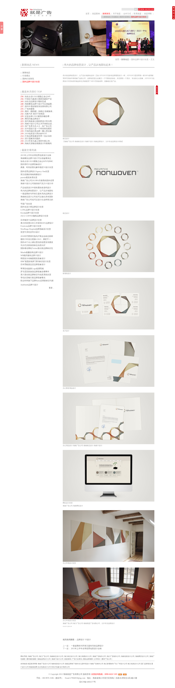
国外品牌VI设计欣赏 (138, 17)
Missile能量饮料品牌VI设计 (32, 252)
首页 (87, 14)
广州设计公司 (122, 664)
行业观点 (115, 17)
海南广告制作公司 (99, 656)
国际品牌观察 (88, 659)
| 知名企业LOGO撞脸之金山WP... (36, 97)
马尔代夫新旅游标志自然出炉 (33, 245)
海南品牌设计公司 (44, 659)
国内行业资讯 (125, 17)
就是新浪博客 (32, 664)
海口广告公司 (44, 656)
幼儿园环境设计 (84, 664)
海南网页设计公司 (141, 656)
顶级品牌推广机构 (71, 664)
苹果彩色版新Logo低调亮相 (32, 269)
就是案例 (96, 14)
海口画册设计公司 (85, 656)
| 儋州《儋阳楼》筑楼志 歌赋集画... (37, 111)
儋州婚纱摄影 (31, 659)
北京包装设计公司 (44, 667)
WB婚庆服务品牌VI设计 (31, 255)
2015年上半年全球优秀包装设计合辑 (36, 155)
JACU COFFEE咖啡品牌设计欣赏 (34, 216)
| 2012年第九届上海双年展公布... (36, 141)
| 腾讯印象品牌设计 (30, 119)
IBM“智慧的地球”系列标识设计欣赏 (36, 261)
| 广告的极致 (27, 109)
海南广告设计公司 (44, 664)
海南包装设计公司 (127, 656)
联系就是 (137, 14)
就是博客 (148, 14)
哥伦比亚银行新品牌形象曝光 (33, 278)
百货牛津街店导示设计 (30, 232)
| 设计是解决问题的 (30, 138)
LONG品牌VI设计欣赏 (30, 210)
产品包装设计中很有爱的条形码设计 (36, 188)
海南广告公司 (33, 656)
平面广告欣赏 (26, 204)
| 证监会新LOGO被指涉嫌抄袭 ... (36, 116)
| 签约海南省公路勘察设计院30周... (37, 121)
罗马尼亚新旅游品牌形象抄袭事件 (35, 272)
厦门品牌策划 (146, 664)
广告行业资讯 (77, 659)
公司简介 (97, 659)
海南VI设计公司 (57, 659)
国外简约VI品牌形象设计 (31, 164)
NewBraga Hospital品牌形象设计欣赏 (36, 229)
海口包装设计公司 (134, 664)
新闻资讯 (106, 14)
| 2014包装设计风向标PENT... (35, 134)
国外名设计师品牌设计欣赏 (32, 207)
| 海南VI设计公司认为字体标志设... (37, 124)
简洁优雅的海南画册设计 (31, 174)
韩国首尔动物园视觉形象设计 (33, 258)
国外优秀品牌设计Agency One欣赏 (35, 171)
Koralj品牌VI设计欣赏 (30, 213)
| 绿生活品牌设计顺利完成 (33, 101)
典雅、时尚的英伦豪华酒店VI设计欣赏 (37, 167)
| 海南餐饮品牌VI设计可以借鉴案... (37, 104)
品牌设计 (80, 640)
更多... (51, 288)
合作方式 (127, 14)
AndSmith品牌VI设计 (29, 285)
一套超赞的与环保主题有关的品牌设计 (37, 194)
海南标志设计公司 (56, 656)
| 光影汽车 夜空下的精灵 (33, 114)
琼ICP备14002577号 (87, 682)
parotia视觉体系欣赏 (29, 177)
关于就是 (117, 14)
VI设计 (88, 640)
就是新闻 (67, 659)
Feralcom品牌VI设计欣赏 (31, 226)
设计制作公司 (65, 667)
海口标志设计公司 (70, 656)
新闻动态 (107, 17)
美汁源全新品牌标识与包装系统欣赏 (36, 275)
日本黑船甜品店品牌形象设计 (33, 264)
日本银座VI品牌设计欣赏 (31, 220)
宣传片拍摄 (55, 667)
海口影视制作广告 (110, 664)
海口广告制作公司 (113, 656)
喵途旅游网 (33, 667)
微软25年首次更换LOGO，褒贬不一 (36, 239)
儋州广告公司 (106, 659)
